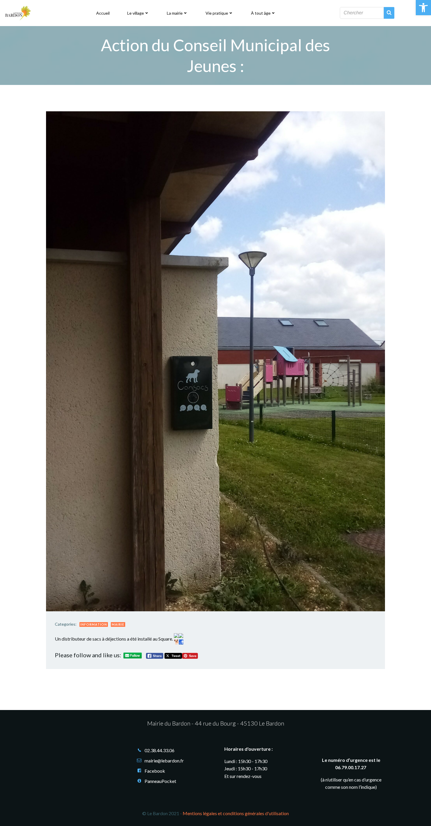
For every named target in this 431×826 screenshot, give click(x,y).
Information (93, 624)
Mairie (118, 624)
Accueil (103, 13)
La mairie (175, 13)
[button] (423, 7)
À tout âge (261, 13)
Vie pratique (217, 13)
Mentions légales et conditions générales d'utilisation (236, 813)
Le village (135, 13)
